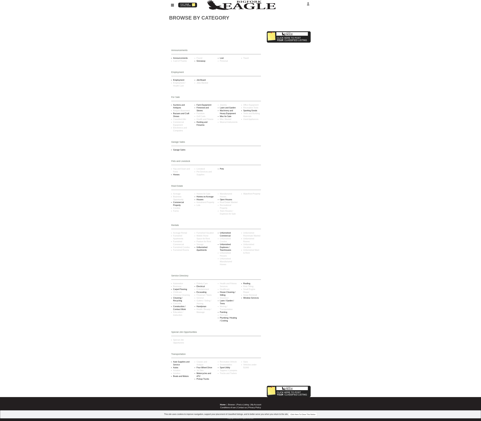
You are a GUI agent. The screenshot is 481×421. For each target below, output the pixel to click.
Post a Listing (243, 405)
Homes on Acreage (205, 197)
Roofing (246, 283)
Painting (223, 312)
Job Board (201, 80)
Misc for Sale (225, 116)
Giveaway (201, 61)
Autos (175, 367)
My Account (256, 405)
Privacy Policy (254, 407)
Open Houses (226, 199)
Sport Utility (225, 367)
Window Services (251, 298)
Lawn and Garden (228, 108)
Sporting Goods (250, 111)
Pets (222, 169)
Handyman (201, 306)
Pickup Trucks (203, 379)
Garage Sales (179, 150)
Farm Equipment (204, 105)
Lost (222, 58)
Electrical (201, 286)
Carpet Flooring (180, 289)
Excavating (201, 292)
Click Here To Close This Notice (302, 414)
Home (223, 405)
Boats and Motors (181, 376)
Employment (178, 80)
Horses (176, 175)
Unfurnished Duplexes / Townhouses (225, 247)
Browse (231, 405)
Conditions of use (228, 407)
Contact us (242, 407)
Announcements (180, 58)
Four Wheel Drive (204, 367)
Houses (200, 199)
